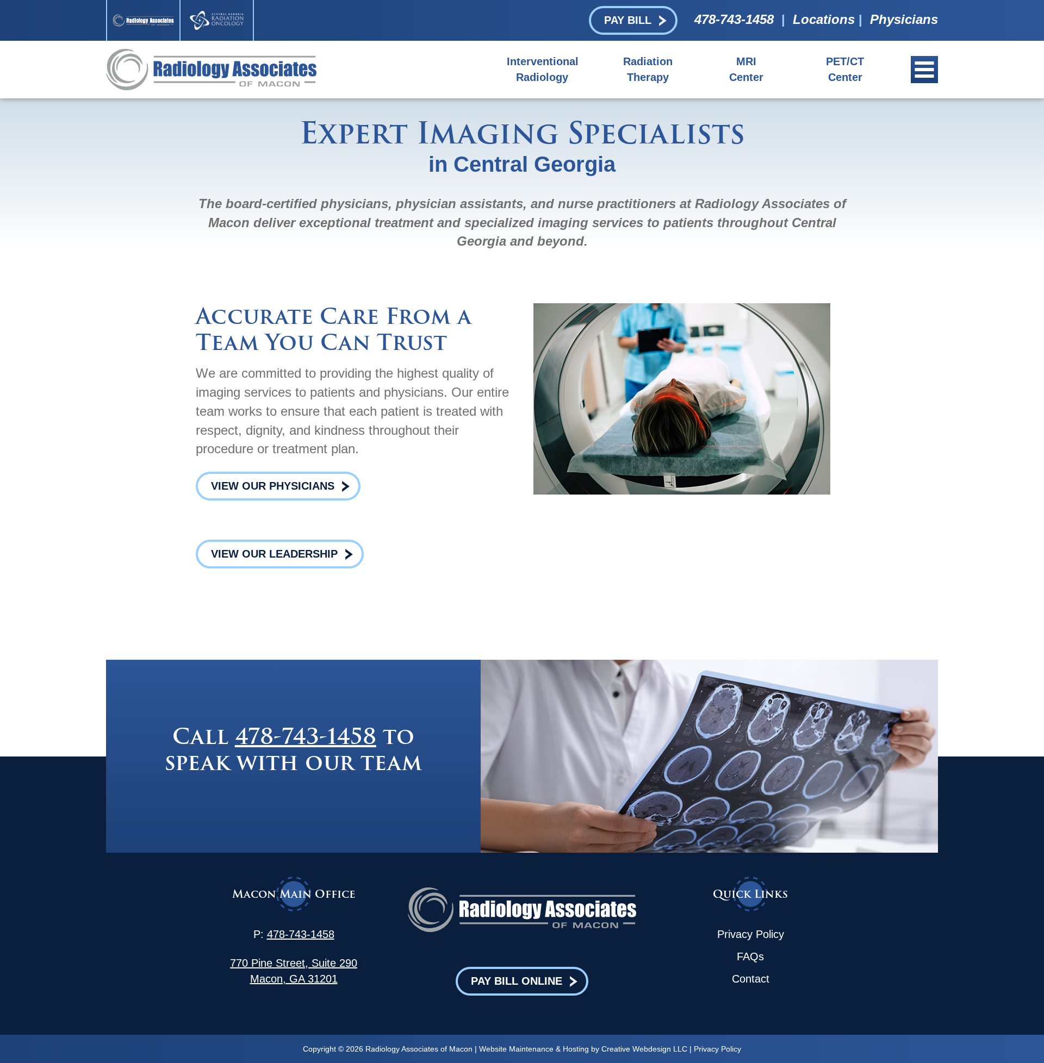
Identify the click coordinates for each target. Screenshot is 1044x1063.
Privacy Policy (750, 934)
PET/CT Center (845, 69)
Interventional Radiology (542, 69)
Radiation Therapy (648, 69)
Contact (750, 979)
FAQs (750, 956)
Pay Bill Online (516, 981)
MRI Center (746, 69)
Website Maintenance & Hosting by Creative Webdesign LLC (583, 1049)
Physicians (904, 19)
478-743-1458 (734, 19)
